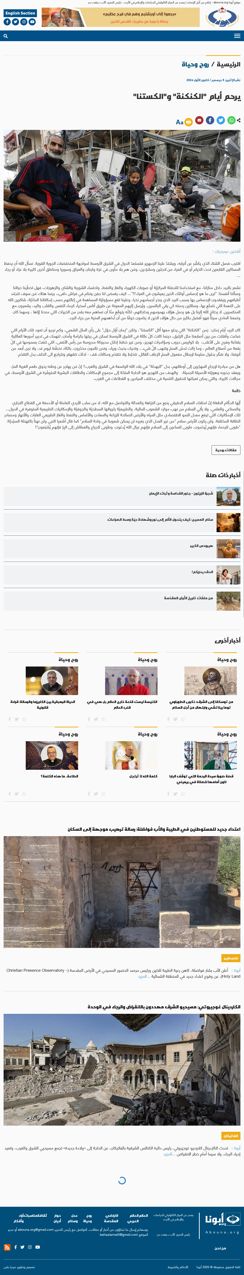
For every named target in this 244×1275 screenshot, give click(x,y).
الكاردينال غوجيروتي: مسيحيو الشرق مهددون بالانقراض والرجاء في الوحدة (164, 1006)
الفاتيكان (231, 1136)
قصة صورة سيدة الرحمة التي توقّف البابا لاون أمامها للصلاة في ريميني (201, 779)
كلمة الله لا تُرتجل (143, 776)
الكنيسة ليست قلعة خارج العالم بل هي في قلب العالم (122, 704)
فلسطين (231, 958)
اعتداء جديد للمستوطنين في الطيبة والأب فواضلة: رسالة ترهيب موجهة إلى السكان (154, 829)
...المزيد (144, 976)
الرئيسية (228, 64)
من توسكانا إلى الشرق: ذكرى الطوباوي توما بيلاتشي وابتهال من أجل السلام (201, 704)
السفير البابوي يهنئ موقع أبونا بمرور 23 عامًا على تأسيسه (179, 1184)
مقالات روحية (226, 450)
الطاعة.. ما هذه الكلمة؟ (59, 776)
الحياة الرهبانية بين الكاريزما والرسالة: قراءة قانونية (42, 704)
